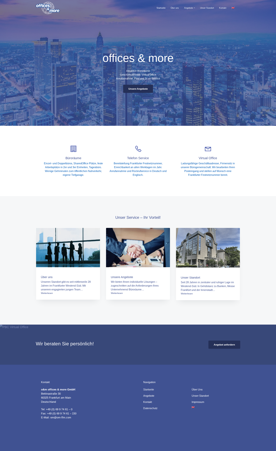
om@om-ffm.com (60, 417)
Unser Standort (200, 395)
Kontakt (147, 402)
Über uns (197, 389)
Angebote (148, 395)
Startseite (148, 389)
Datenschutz (150, 408)
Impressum (198, 402)
